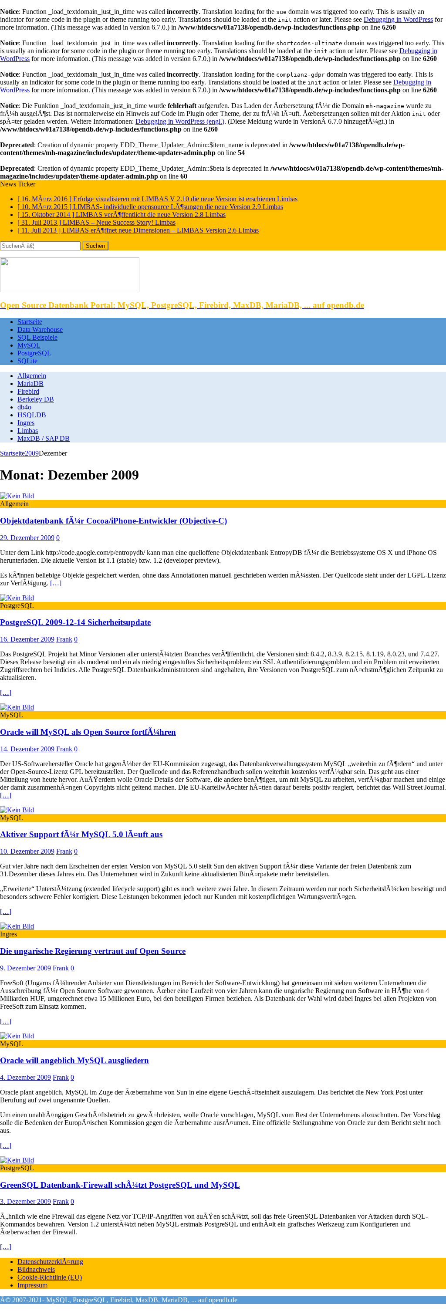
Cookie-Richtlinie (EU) (49, 1277)
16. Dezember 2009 (27, 639)
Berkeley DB (35, 399)
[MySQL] (17, 707)
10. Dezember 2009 (27, 851)
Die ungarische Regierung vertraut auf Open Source (93, 951)
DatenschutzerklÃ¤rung (50, 1261)
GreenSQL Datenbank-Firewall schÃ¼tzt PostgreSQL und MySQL (120, 1184)
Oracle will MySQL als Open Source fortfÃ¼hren (88, 732)
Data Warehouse (40, 329)
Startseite (29, 321)
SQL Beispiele (37, 337)
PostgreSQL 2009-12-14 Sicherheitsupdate (75, 622)
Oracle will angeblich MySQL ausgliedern (74, 1060)
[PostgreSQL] (17, 597)
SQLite (27, 361)
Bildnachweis (36, 1269)
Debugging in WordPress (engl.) (179, 121)
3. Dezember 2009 (25, 1201)
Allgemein (31, 375)
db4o (24, 407)
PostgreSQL (34, 353)
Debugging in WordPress (398, 19)
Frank (64, 639)
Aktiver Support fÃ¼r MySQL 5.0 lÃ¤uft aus (81, 834)
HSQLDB (31, 415)
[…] (55, 583)
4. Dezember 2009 (25, 1077)
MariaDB (30, 383)
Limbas (27, 430)
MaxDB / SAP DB (43, 438)
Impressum (32, 1285)
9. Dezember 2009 (25, 968)
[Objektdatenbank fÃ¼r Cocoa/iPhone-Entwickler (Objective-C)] (17, 496)
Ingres (25, 422)
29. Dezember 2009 (27, 537)
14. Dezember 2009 (27, 749)
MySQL (29, 345)
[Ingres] (17, 926)
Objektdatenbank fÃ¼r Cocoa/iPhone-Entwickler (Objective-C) (113, 520)
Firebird (28, 391)
